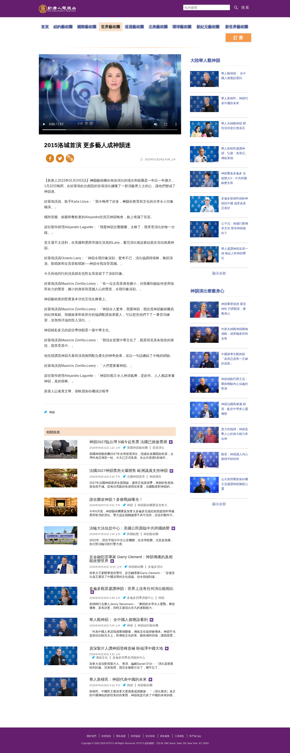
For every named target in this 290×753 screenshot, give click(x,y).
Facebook (50, 158)
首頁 (45, 26)
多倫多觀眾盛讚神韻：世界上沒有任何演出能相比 (131, 588)
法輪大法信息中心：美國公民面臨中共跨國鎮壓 (129, 528)
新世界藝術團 (236, 26)
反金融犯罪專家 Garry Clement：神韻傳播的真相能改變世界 (131, 559)
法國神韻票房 (136, 476)
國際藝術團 (86, 26)
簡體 (70, 158)
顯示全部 (219, 273)
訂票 (239, 37)
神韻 (93, 180)
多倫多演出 (155, 566)
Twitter (60, 158)
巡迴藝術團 (134, 26)
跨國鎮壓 (133, 534)
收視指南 (106, 736)
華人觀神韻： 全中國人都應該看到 (118, 620)
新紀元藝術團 (208, 26)
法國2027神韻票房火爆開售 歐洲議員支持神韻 (128, 470)
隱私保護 (120, 736)
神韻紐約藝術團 (148, 625)
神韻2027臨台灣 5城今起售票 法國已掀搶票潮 (128, 442)
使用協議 (135, 736)
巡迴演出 (158, 447)
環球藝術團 (181, 26)
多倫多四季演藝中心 (140, 597)
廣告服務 (164, 736)
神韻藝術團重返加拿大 (152, 505)
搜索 (245, 8)
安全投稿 (150, 736)
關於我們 (91, 736)
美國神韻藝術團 (137, 447)
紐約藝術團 (63, 26)
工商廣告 (179, 736)
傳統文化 (102, 657)
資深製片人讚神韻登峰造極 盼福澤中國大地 (126, 648)
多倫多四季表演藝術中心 (129, 657)
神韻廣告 (155, 476)
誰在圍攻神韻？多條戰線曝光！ (116, 499)
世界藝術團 (110, 26)
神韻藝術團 (151, 534)
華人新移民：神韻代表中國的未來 (118, 679)
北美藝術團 (158, 26)
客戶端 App (195, 736)
